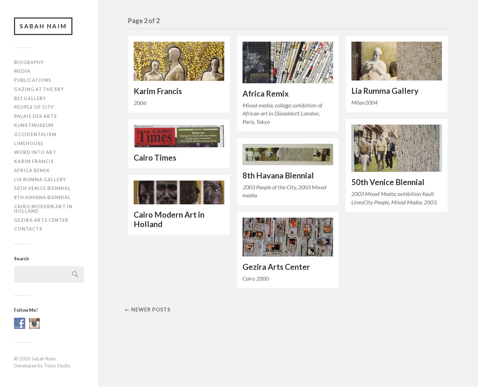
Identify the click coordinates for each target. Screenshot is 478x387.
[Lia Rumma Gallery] (396, 61)
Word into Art (35, 152)
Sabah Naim (43, 26)
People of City (34, 107)
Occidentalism (35, 134)
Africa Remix (32, 170)
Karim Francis (34, 161)
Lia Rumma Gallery (40, 179)
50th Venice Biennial (42, 188)
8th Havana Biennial (42, 197)
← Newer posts (147, 309)
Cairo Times (155, 157)
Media (22, 71)
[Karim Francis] (179, 61)
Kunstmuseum (34, 125)
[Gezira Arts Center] (287, 237)
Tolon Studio (57, 365)
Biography (29, 62)
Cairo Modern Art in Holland (43, 209)
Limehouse (28, 143)
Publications (32, 80)
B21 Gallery (30, 98)
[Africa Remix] (287, 62)
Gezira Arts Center (41, 220)
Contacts (28, 229)
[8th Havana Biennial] (287, 154)
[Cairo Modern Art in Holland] (179, 192)
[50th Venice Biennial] (396, 148)
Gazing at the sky (39, 89)
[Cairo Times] (179, 136)
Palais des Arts (35, 116)
